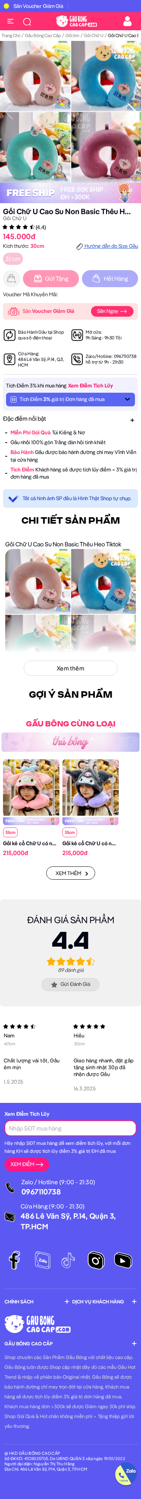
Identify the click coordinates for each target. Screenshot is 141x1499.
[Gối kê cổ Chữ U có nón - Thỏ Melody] (31, 787)
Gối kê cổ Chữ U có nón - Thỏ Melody (46, 843)
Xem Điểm (22, 1164)
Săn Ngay (108, 311)
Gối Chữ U (93, 35)
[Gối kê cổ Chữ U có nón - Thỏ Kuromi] (90, 787)
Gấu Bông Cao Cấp (43, 35)
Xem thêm (68, 873)
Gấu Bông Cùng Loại (70, 724)
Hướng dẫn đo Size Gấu (110, 246)
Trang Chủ (11, 35)
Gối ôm (72, 35)
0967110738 (125, 356)
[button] (132, 111)
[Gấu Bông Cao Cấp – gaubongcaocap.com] (76, 20)
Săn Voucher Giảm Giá (38, 6)
